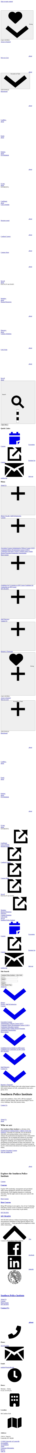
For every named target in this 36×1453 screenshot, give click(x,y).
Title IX (3, 1451)
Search (3, 979)
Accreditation (5, 1444)
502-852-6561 (5, 1346)
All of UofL (19, 975)
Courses (4, 1185)
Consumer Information (7, 1448)
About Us (3, 1299)
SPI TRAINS (6, 1216)
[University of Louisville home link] (18, 9)
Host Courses (6, 1202)
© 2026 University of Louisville (10, 1441)
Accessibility (4, 1443)
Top (29, 1239)
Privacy (3, 1449)
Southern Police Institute (8, 975)
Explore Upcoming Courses (9, 1150)
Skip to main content (7, 1)
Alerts (2, 1446)
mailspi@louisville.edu (7, 1367)
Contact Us (4, 1105)
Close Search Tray (6, 985)
